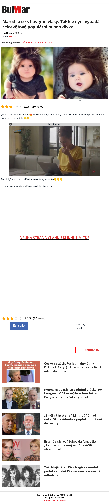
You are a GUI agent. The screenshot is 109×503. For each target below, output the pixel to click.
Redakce (13, 36)
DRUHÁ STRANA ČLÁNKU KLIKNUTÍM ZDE (54, 237)
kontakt (46, 500)
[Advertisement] (54, 210)
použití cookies (59, 500)
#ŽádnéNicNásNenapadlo (37, 42)
